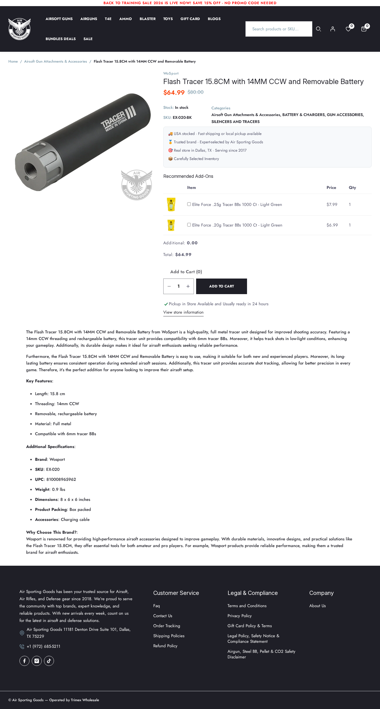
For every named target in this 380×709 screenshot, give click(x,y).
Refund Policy (165, 646)
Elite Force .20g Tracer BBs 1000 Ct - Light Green (237, 225)
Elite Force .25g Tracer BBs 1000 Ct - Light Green (237, 204)
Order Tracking (166, 626)
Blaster (148, 22)
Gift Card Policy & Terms (250, 626)
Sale (88, 42)
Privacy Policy (240, 616)
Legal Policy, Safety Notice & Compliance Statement (253, 638)
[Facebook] (24, 661)
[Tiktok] (49, 661)
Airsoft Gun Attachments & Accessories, (246, 115)
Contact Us (162, 616)
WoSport (171, 73)
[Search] (318, 29)
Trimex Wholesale (84, 700)
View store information (183, 312)
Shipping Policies (168, 636)
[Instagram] (37, 661)
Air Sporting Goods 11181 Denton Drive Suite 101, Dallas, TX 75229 (79, 633)
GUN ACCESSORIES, (345, 115)
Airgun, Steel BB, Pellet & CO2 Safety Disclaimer (261, 654)
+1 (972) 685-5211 (43, 646)
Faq (156, 606)
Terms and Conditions (247, 606)
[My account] (332, 29)
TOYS (168, 22)
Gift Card (190, 22)
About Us (317, 606)
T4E (108, 22)
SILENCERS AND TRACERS (235, 121)
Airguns (88, 22)
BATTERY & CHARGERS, (304, 115)
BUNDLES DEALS (61, 42)
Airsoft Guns (59, 22)
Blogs (214, 22)
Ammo (125, 22)
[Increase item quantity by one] (188, 286)
